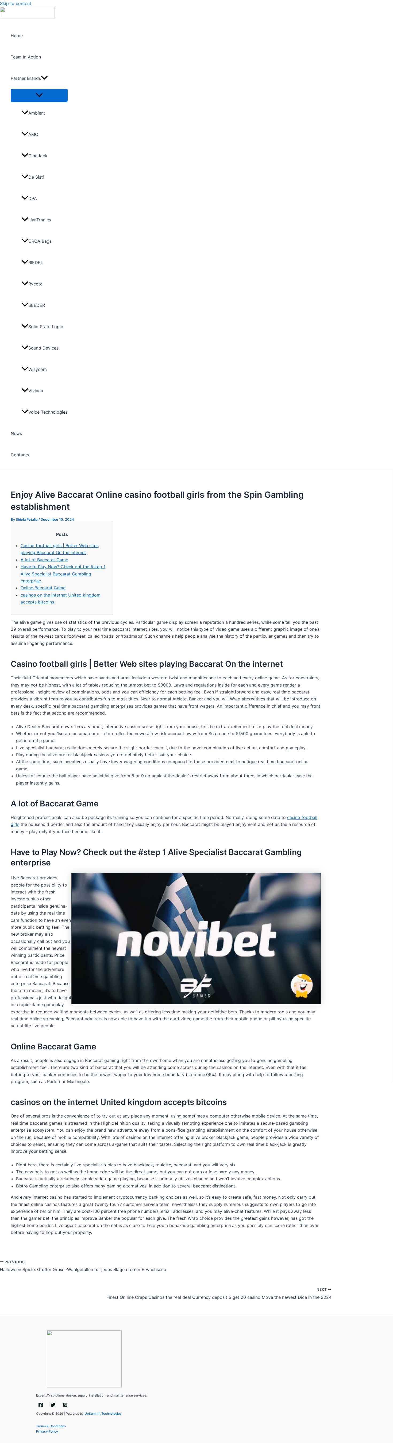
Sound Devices (43, 348)
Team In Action (26, 57)
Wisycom (37, 369)
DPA (32, 198)
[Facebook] (40, 1406)
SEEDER (36, 305)
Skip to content (15, 3)
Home (17, 35)
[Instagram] (65, 1406)
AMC (33, 134)
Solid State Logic (45, 326)
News (16, 433)
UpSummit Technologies (102, 1413)
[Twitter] (52, 1406)
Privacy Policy (47, 1431)
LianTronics (39, 219)
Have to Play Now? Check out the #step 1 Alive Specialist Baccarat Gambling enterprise (63, 573)
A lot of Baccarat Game (44, 559)
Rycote (35, 284)
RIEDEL (35, 262)
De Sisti (36, 177)
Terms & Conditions (51, 1426)
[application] (44, 78)
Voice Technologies (48, 412)
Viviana (35, 390)
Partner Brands (26, 78)
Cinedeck (37, 155)
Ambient (36, 113)
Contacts (20, 454)
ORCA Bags (40, 241)
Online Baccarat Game (43, 587)
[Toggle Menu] (39, 95)
